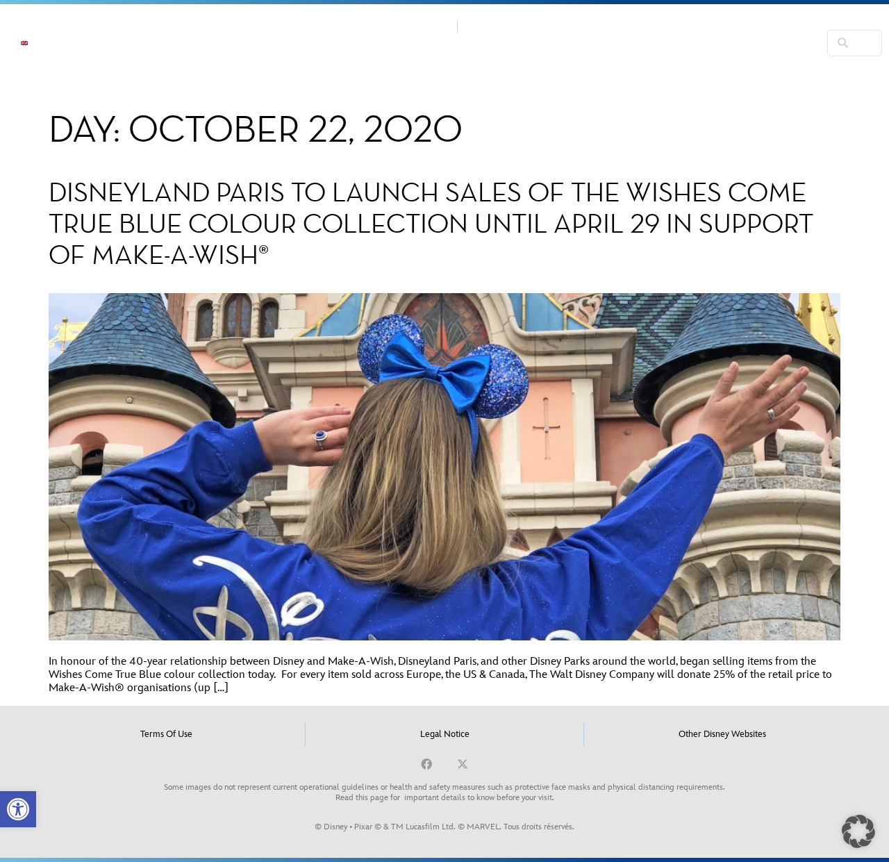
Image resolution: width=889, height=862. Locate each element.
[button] (18, 809)
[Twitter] (462, 764)
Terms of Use (166, 734)
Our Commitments (284, 43)
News (93, 43)
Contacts (708, 27)
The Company (173, 43)
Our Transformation (606, 27)
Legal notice (445, 734)
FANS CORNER (585, 59)
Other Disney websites (722, 734)
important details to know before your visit (478, 798)
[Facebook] (426, 764)
